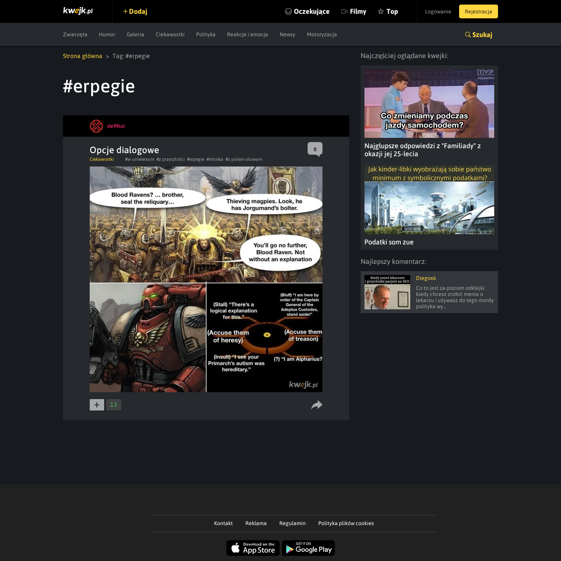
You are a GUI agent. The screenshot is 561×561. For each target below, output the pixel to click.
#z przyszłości (170, 159)
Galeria (135, 34)
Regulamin (292, 523)
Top (392, 11)
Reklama (256, 523)
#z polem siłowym (244, 159)
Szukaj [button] (482, 35)
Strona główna (82, 55)
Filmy (358, 11)
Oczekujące (312, 11)
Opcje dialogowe (124, 150)
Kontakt (223, 523)
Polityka (206, 34)
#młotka (214, 159)
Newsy (287, 34)
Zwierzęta (75, 34)
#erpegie (195, 159)
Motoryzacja (322, 34)
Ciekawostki (170, 34)
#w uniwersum (139, 159)
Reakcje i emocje (247, 34)
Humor (107, 34)
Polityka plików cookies (346, 523)
